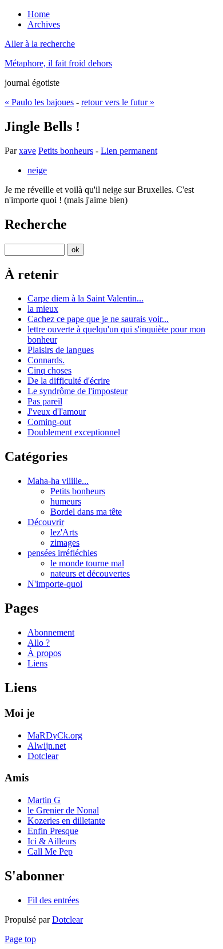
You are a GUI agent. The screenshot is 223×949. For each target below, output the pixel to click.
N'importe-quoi (54, 584)
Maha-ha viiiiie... (58, 481)
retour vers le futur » (117, 102)
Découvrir (45, 522)
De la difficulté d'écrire (68, 381)
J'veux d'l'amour (56, 411)
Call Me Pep (50, 851)
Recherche (36, 224)
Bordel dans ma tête (86, 512)
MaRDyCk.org (54, 735)
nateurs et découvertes (90, 573)
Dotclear (42, 756)
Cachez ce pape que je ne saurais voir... (98, 319)
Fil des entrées (53, 900)
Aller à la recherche (40, 44)
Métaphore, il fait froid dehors (58, 63)
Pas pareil (44, 401)
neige (37, 170)
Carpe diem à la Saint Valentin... (85, 298)
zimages (64, 542)
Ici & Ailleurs (51, 841)
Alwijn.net (46, 746)
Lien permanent (129, 151)
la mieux (42, 308)
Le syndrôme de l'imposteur (77, 391)
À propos (44, 653)
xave (27, 151)
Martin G (44, 800)
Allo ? (38, 643)
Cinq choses (49, 370)
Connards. (46, 360)
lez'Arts (64, 532)
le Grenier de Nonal (63, 810)
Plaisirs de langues (60, 350)
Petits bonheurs (65, 151)
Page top (20, 939)
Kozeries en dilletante (66, 820)
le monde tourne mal (87, 563)
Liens (37, 663)
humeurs (65, 501)
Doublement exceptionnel (73, 432)
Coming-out (49, 422)
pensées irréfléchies (62, 553)
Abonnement (50, 632)
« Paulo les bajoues (39, 102)
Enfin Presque (52, 831)
